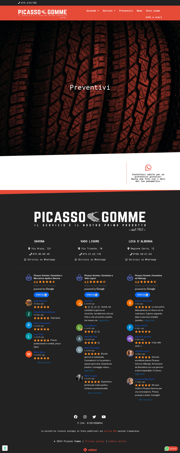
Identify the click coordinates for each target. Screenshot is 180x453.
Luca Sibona (90, 325)
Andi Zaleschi (40, 300)
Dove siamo (153, 10)
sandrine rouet (142, 351)
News (139, 10)
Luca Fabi (38, 334)
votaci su (40, 294)
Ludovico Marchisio (144, 379)
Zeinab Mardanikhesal (44, 312)
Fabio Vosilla (141, 325)
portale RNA (110, 431)
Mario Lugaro (90, 375)
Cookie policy (117, 441)
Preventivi (126, 10)
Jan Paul (88, 300)
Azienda (91, 10)
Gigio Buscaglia (92, 347)
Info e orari (154, 17)
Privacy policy (94, 441)
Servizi (107, 10)
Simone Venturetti (143, 300)
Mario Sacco (40, 352)
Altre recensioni (44, 362)
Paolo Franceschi (42, 323)
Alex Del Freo (90, 336)
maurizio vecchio (143, 336)
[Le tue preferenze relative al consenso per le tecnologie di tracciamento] (5, 448)
